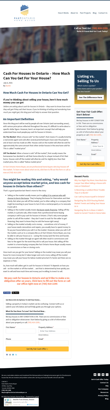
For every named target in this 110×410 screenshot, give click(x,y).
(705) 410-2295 (100, 28)
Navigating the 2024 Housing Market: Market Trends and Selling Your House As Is (89, 203)
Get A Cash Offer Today (99, 379)
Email (41, 339)
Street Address (43, 335)
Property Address (46, 327)
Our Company (103, 389)
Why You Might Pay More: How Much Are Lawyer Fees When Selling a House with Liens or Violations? (90, 183)
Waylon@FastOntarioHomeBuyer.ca (14, 392)
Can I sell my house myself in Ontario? (89, 196)
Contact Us (102, 13)
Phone (8, 339)
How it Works (63, 13)
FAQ (106, 386)
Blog (94, 13)
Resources (104, 392)
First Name (11, 327)
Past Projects (85, 13)
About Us (74, 13)
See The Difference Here (90, 97)
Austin (8, 85)
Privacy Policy (103, 395)
